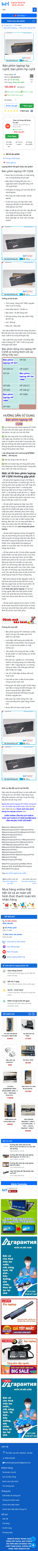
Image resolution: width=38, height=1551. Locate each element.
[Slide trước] (29, 1014)
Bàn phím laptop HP (27, 28)
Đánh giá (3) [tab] (10, 162)
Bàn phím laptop (10, 28)
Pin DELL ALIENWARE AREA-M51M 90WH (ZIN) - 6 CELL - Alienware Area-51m (10, 1090)
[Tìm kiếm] (35, 10)
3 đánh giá (24, 111)
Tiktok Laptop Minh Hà (16, 957)
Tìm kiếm (18, 25)
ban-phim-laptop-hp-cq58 (15, 873)
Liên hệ (5, 1519)
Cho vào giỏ (12, 106)
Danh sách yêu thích (10, 1481)
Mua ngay (27, 106)
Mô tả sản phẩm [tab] (12, 154)
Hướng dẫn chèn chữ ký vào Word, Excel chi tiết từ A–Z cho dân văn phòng (22, 1147)
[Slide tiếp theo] (33, 1014)
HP (15, 74)
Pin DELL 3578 (28, 1060)
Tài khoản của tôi (9, 1472)
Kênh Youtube (12, 952)
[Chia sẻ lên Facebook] (32, 111)
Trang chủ (8, 25)
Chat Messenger (13, 947)
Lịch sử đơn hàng (9, 1477)
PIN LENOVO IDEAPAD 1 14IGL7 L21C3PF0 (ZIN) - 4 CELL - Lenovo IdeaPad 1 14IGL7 (28, 1123)
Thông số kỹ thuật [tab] (12, 158)
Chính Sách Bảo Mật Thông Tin (14, 1509)
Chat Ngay (11, 136)
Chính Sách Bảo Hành (10, 1505)
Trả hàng (5, 1523)
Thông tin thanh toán (10, 1500)
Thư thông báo (8, 1486)
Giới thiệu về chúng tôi (11, 1495)
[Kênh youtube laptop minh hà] (14, 1190)
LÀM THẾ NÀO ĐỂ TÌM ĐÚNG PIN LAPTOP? (22, 1172)
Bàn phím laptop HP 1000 (8, 397)
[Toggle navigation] (34, 21)
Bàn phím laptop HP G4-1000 (27, 376)
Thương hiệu (7, 1532)
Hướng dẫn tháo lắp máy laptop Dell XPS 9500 (21, 1164)
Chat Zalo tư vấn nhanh (16, 941)
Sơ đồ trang (7, 1528)
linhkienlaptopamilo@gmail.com (18, 1463)
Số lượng (8, 100)
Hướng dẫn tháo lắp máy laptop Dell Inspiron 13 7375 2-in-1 (21, 1156)
